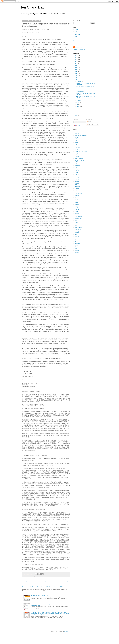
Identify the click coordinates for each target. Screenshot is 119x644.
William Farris (78, 47)
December (78, 81)
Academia (77, 131)
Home (46, 582)
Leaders (77, 183)
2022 (76, 59)
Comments (90, 124)
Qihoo (76, 206)
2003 (76, 115)
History (76, 169)
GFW (76, 163)
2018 (76, 65)
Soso (76, 225)
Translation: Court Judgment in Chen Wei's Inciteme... (84, 90)
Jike (76, 176)
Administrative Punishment (81, 135)
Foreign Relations (79, 158)
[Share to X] (39, 574)
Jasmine (77, 174)
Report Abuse (77, 41)
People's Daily (78, 193)
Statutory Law (78, 231)
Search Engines (78, 216)
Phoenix (77, 195)
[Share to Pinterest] (43, 574)
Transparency (78, 243)
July (77, 104)
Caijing (76, 144)
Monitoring (77, 186)
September (79, 100)
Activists (28, 575)
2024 (76, 55)
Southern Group (78, 227)
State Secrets (78, 229)
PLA (76, 197)
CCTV (76, 149)
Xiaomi (76, 246)
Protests (77, 204)
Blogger (66, 631)
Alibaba (76, 137)
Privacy (76, 199)
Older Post (66, 582)
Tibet (76, 241)
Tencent (76, 238)
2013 (76, 76)
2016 (76, 69)
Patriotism (77, 192)
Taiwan (76, 234)
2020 (76, 63)
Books (76, 142)
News (76, 190)
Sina (76, 220)
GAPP (76, 162)
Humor (76, 172)
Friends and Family (79, 160)
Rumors (76, 211)
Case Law (32, 575)
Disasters (77, 156)
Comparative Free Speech (81, 151)
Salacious (77, 213)
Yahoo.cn (77, 252)
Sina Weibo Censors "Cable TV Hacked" (40, 595)
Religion (77, 209)
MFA (76, 185)
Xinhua (76, 248)
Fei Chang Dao (32, 7)
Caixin (76, 146)
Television (77, 236)
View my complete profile (79, 49)
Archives (77, 139)
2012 (76, 78)
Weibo (76, 245)
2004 (76, 113)
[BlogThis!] (38, 574)
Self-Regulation (78, 218)
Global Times (78, 165)
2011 (76, 80)
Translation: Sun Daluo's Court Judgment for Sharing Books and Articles (43, 586)
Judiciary (77, 179)
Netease (77, 188)
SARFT (76, 215)
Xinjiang (77, 250)
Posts (89, 121)
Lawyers (77, 181)
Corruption (77, 153)
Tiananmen (77, 239)
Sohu (76, 223)
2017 (76, 67)
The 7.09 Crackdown (80, 33)
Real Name (77, 208)
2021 (76, 61)
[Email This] (36, 574)
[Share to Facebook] (41, 574)
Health (76, 167)
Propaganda (78, 200)
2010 (76, 109)
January (78, 106)
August (78, 102)
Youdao (76, 254)
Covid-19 (77, 31)
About (76, 36)
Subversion (37, 575)
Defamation (77, 154)
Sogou (76, 222)
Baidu (76, 140)
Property (77, 202)
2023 (76, 57)
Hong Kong (77, 170)
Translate (79, 125)
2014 (76, 73)
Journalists (77, 177)
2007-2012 (77, 34)
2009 (76, 111)
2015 (76, 71)
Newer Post (25, 582)
